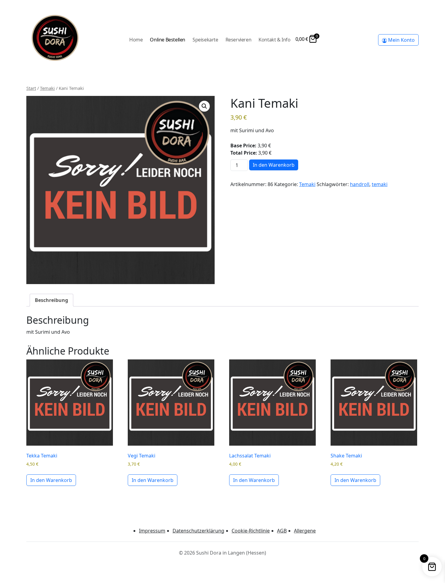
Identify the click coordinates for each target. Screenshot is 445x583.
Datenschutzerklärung (198, 530)
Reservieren (239, 39)
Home (136, 39)
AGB (282, 530)
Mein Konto (401, 40)
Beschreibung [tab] (51, 300)
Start (31, 88)
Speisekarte (205, 39)
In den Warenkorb (274, 165)
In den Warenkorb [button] (51, 480)
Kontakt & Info (274, 39)
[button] (204, 106)
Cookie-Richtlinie (251, 530)
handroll (359, 184)
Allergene (305, 530)
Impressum (152, 530)
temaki (379, 184)
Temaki (47, 88)
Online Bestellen (167, 39)
